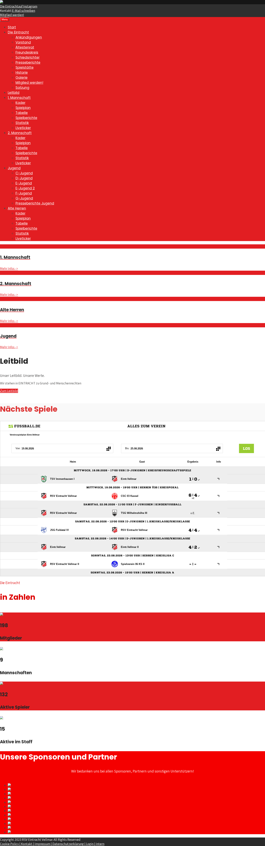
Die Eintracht (18, 6)
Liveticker (23, 128)
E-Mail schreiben (23, 11)
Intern (100, 844)
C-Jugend (24, 173)
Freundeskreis (27, 52)
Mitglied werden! (12, 15)
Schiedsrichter (28, 57)
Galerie (22, 77)
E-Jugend (24, 183)
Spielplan (23, 107)
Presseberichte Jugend (35, 203)
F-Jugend (24, 193)
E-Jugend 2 (25, 188)
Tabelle (22, 112)
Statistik (22, 123)
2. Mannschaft (20, 133)
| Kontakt (26, 844)
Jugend (14, 168)
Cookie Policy (9, 844)
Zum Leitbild (9, 391)
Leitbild (13, 92)
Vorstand (23, 42)
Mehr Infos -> (9, 268)
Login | (91, 844)
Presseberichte (28, 62)
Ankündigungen (29, 37)
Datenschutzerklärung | (69, 844)
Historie (22, 72)
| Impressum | (42, 844)
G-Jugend (24, 198)
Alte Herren (17, 208)
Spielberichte (26, 117)
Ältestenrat (25, 47)
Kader (20, 102)
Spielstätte (25, 67)
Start (12, 27)
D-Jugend (24, 178)
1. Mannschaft (19, 97)
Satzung (22, 87)
